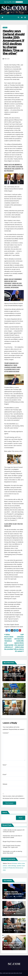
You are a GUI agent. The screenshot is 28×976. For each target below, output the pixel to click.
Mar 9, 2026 (8, 947)
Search (4, 812)
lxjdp (9, 973)
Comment (6, 733)
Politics (5, 27)
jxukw (12, 973)
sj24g (4, 973)
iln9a (15, 973)
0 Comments (18, 896)
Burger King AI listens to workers (12, 841)
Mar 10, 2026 (8, 913)
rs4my (17, 973)
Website (5, 784)
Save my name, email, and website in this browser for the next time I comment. (14, 797)
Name (5, 765)
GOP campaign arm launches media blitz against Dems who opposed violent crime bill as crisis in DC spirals (19, 643)
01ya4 (20, 973)
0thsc (1, 973)
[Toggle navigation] (25, 17)
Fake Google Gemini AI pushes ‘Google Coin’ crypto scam (13, 945)
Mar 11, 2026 (8, 896)
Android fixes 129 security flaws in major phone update (13, 911)
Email (5, 774)
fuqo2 (7, 973)
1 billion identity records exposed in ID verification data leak (14, 894)
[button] (18, 17)
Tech (5, 889)
